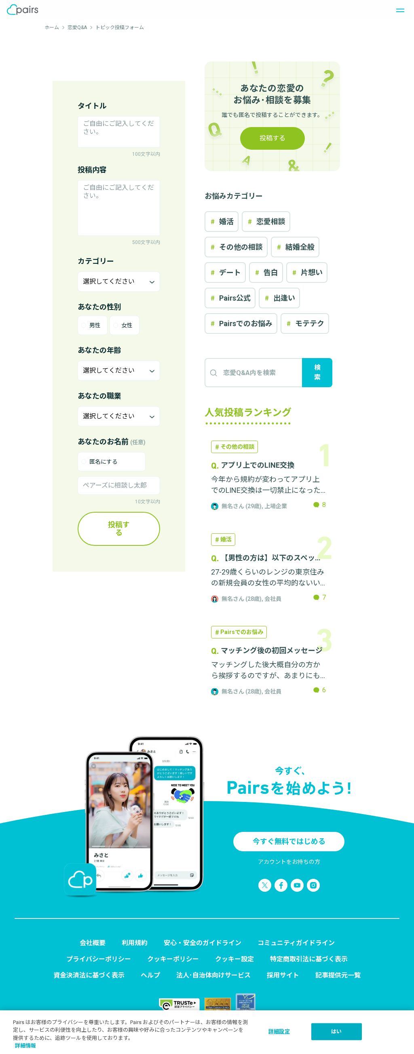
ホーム (51, 27)
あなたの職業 (99, 396)
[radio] (93, 325)
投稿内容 (92, 169)
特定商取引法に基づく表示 (309, 959)
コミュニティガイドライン (296, 943)
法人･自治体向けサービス (213, 975)
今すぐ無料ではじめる (289, 841)
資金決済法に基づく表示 (89, 975)
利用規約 (135, 943)
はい (336, 1032)
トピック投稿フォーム (119, 27)
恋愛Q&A (77, 27)
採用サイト (283, 975)
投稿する (119, 528)
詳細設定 (279, 1032)
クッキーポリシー (173, 959)
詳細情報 (25, 1046)
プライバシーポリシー (98, 959)
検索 (317, 372)
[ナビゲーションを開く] (398, 9)
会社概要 (93, 943)
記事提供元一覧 (338, 975)
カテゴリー (96, 261)
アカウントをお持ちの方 (289, 862)
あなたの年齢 (99, 350)
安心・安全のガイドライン (202, 943)
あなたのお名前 (112, 441)
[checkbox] (112, 461)
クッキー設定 (234, 959)
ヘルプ (150, 975)
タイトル (92, 106)
